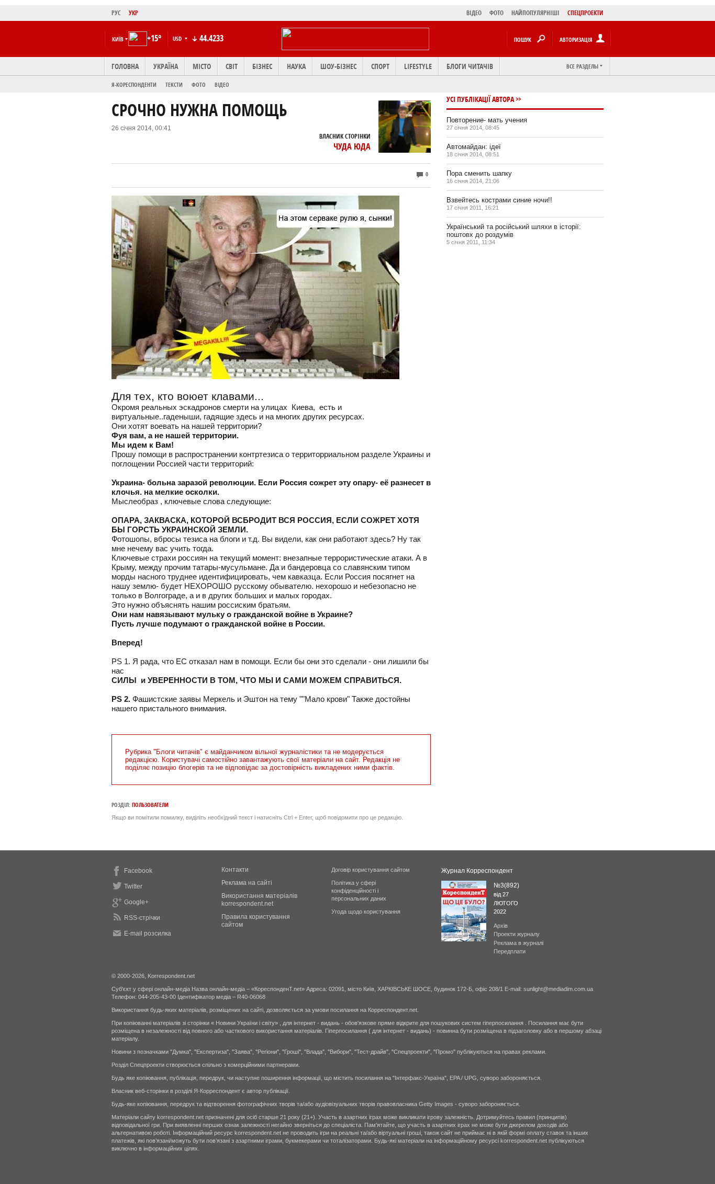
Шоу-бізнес (338, 66)
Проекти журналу (517, 934)
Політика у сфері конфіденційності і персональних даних (358, 891)
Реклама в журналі (518, 943)
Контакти (235, 869)
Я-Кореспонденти (134, 84)
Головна (125, 66)
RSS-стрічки (142, 917)
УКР (133, 12)
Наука (296, 66)
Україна (165, 66)
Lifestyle (418, 66)
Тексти (174, 84)
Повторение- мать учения (486, 120)
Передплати (510, 951)
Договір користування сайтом (370, 870)
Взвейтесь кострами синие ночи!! (499, 200)
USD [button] (178, 38)
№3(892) (506, 885)
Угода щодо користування (365, 911)
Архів (501, 926)
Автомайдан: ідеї (473, 147)
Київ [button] (118, 39)
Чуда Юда (352, 146)
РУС (116, 12)
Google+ (136, 902)
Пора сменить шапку (479, 173)
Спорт (380, 66)
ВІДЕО (474, 12)
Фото (199, 84)
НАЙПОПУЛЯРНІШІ (535, 12)
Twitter (133, 886)
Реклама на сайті (246, 882)
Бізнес (262, 66)
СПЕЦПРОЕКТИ (585, 12)
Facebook (138, 870)
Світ (232, 66)
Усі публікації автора (480, 99)
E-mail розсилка (147, 933)
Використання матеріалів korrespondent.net (259, 899)
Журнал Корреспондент (477, 870)
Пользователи (150, 805)
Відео (222, 84)
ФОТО (496, 12)
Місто (202, 66)
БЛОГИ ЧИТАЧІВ (469, 66)
